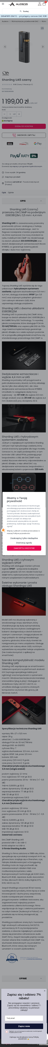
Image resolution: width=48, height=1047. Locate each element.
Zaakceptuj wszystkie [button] (24, 548)
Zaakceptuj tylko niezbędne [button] (24, 538)
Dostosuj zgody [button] (24, 542)
